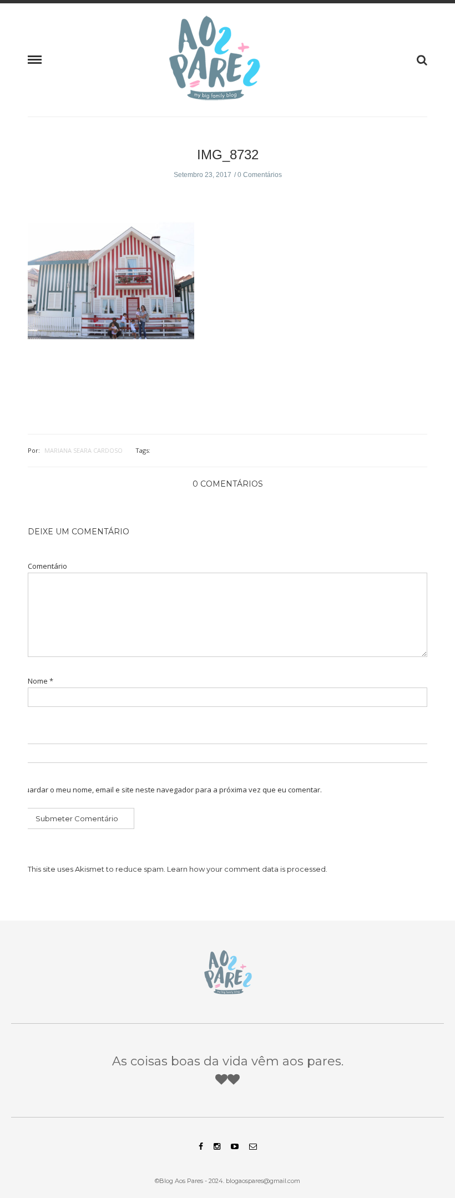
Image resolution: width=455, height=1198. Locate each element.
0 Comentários (259, 175)
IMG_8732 (228, 154)
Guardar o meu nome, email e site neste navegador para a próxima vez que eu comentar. (170, 789)
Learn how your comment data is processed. (247, 869)
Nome (40, 681)
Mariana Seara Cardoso (83, 450)
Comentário (47, 566)
